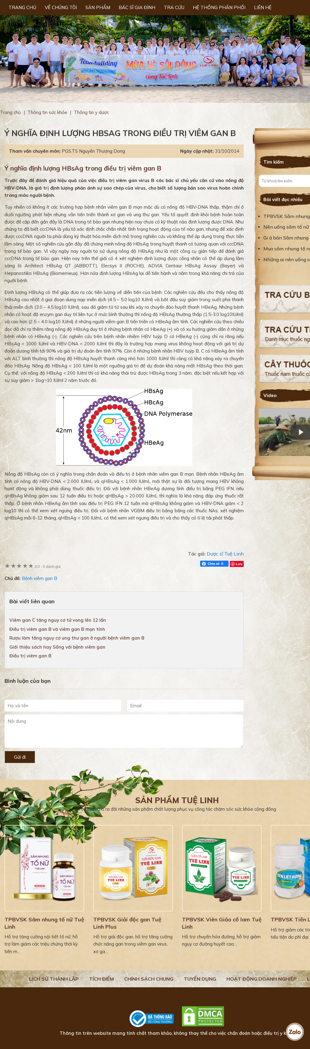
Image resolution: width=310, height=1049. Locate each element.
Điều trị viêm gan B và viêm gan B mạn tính (57, 629)
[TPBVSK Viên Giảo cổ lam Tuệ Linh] (222, 868)
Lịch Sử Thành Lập (54, 979)
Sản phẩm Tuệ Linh (177, 800)
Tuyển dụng (200, 979)
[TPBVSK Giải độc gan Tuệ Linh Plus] (133, 868)
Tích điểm (101, 979)
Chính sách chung (148, 979)
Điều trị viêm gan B (30, 656)
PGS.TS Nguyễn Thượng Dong (93, 151)
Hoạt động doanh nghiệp (261, 979)
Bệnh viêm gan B (39, 578)
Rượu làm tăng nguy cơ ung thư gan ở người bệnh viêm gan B (76, 638)
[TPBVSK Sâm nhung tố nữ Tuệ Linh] (44, 868)
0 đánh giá (48, 566)
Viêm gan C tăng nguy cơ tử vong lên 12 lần (57, 620)
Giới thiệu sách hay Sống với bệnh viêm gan (57, 647)
